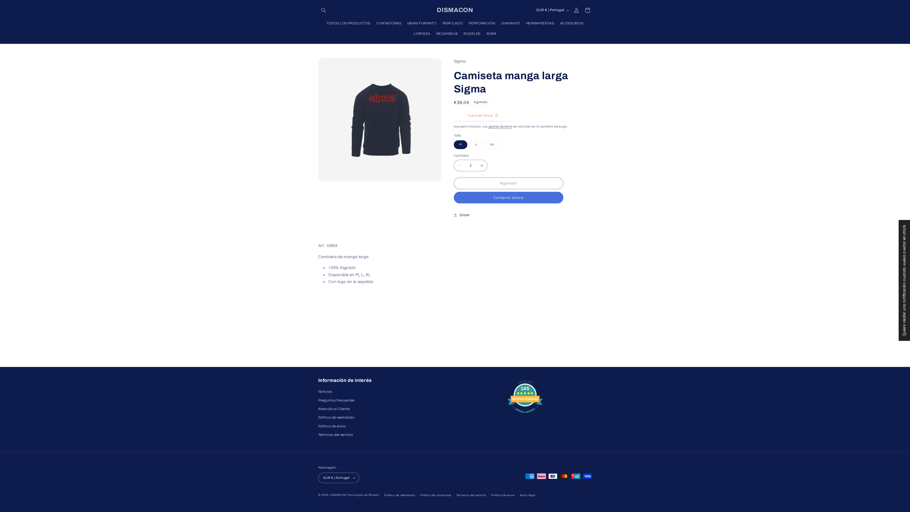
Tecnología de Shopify (363, 495)
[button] (323, 10)
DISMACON (338, 495)
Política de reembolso (336, 417)
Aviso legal (527, 495)
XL (495, 145)
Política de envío (332, 426)
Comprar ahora (508, 198)
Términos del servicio (335, 435)
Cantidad (461, 155)
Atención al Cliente (334, 409)
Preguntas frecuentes (336, 400)
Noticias (325, 391)
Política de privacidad (435, 495)
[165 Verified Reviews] (525, 415)
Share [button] (464, 215)
